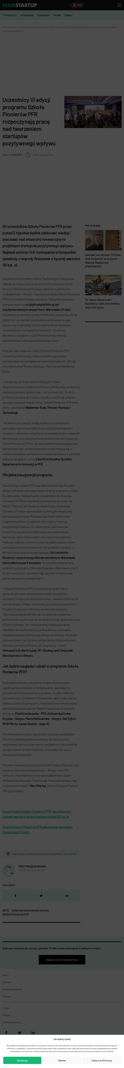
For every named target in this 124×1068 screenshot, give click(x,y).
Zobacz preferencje (102, 1060)
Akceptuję (22, 1060)
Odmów (62, 1060)
